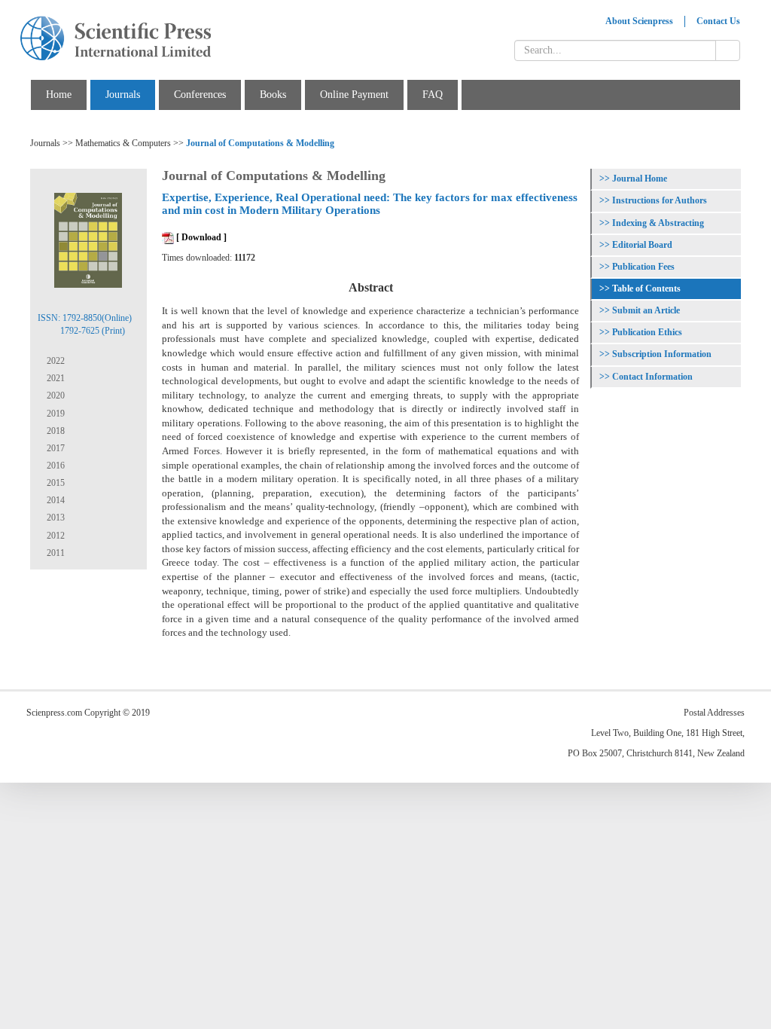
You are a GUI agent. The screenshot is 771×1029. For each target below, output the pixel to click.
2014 (54, 500)
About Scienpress (639, 21)
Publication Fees (643, 266)
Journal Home (639, 178)
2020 (54, 395)
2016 (54, 465)
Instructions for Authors (659, 200)
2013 (54, 517)
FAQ (432, 94)
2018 (54, 431)
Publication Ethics (647, 332)
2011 (54, 553)
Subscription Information (662, 354)
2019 (54, 413)
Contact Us (718, 21)
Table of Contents (646, 288)
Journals (122, 94)
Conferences (200, 94)
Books (273, 94)
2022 (54, 361)
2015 (54, 483)
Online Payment (354, 94)
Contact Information (652, 376)
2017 (54, 448)
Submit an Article (646, 310)
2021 (54, 378)
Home (59, 94)
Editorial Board (642, 245)
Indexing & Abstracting (658, 223)
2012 (54, 535)
